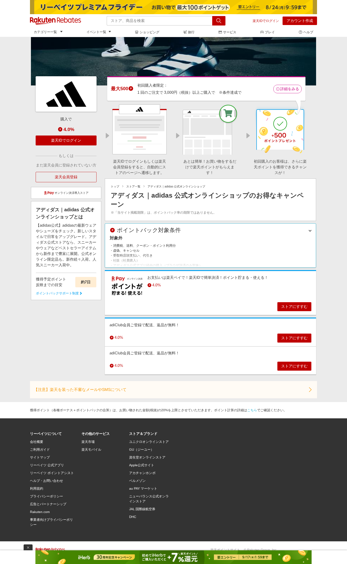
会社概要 (36, 442)
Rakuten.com (40, 512)
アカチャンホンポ (142, 473)
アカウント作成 (300, 21)
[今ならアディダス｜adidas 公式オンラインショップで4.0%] (173, 61)
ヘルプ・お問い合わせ (46, 481)
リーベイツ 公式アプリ (47, 465)
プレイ (270, 32)
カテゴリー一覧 (45, 32)
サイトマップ (40, 457)
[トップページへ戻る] (55, 20)
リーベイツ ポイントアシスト (52, 473)
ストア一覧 (133, 186)
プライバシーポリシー (46, 496)
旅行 (191, 32)
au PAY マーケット (143, 488)
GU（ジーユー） (141, 449)
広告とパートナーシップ (48, 504)
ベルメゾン (137, 481)
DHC (132, 517)
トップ (115, 186)
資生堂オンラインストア (147, 457)
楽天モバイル (91, 449)
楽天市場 (88, 442)
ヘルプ (308, 32)
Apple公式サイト (141, 465)
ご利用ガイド (40, 449)
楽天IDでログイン (266, 21)
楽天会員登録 (66, 177)
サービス (229, 32)
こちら (252, 410)
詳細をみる (289, 89)
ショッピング (149, 32)
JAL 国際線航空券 (142, 509)
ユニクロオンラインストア (149, 442)
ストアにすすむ (294, 307)
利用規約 (36, 488)
